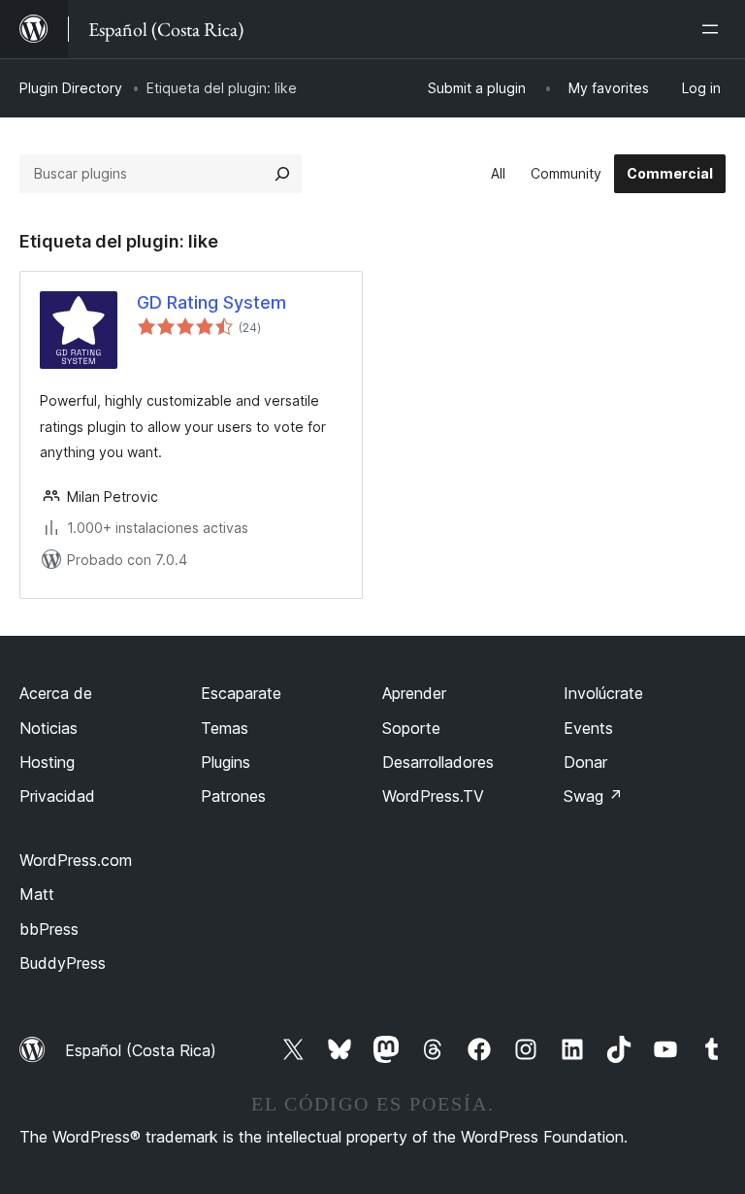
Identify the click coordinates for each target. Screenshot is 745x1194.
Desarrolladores (438, 762)
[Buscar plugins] (282, 173)
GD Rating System (211, 302)
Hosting (47, 762)
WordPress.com (75, 860)
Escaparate (241, 693)
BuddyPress (62, 963)
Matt (36, 894)
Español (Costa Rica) (140, 1050)
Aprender (414, 693)
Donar (585, 762)
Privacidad (57, 796)
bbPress (49, 929)
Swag (593, 796)
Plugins (225, 762)
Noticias (48, 728)
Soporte (411, 728)
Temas (224, 728)
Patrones (233, 796)
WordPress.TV (433, 796)
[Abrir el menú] (714, 29)
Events (588, 728)
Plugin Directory (70, 88)
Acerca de (55, 693)
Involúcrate (603, 693)
